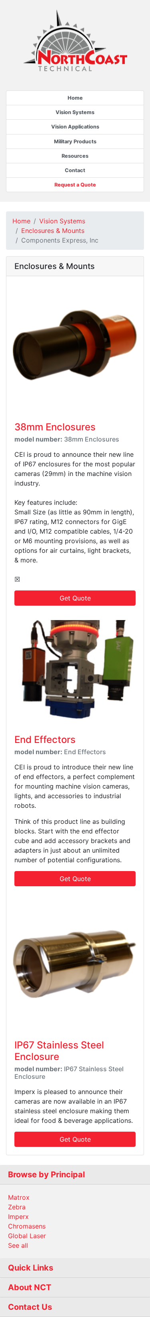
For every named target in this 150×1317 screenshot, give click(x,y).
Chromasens (27, 1226)
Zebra (17, 1207)
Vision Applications (75, 127)
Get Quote (75, 598)
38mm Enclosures (55, 427)
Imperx (18, 1217)
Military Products (75, 142)
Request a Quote (75, 185)
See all (18, 1245)
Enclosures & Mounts (52, 231)
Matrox (19, 1197)
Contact (75, 170)
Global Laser (27, 1236)
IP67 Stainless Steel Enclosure (59, 1050)
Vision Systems (75, 112)
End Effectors (45, 739)
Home (75, 98)
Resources (75, 156)
